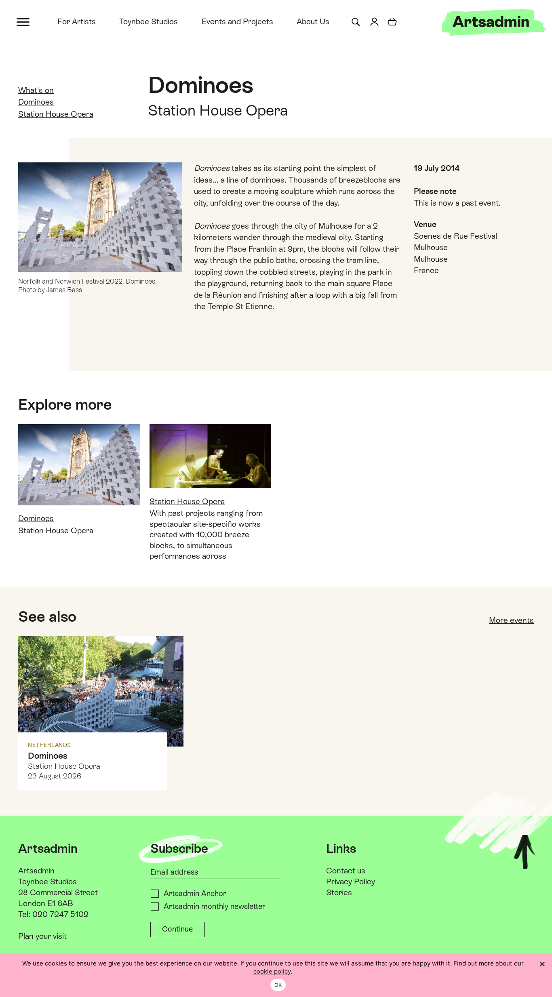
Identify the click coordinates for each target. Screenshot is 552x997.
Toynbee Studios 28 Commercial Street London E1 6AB (58, 892)
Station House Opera (55, 113)
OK (278, 985)
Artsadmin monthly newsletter (214, 906)
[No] (542, 964)
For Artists (76, 21)
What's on (36, 90)
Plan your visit (42, 936)
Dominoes (36, 101)
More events (511, 620)
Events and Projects (237, 21)
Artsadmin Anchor (195, 893)
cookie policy (272, 971)
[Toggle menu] (24, 21)
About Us (313, 21)
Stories (339, 892)
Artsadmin (36, 870)
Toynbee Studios (148, 21)
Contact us (345, 870)
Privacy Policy (350, 881)
